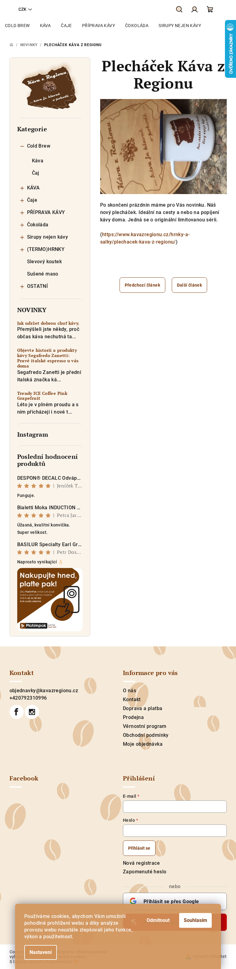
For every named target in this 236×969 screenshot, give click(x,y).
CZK (22, 9)
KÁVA (33, 188)
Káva (38, 161)
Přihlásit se (139, 848)
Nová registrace (141, 863)
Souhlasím (195, 920)
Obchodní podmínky (146, 735)
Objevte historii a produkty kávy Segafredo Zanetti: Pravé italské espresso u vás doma (48, 358)
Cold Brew (39, 146)
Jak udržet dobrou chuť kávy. (48, 323)
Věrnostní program (145, 726)
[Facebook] (17, 712)
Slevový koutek (44, 261)
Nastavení (41, 952)
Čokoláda (38, 225)
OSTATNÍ (37, 286)
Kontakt (132, 699)
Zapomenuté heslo (144, 872)
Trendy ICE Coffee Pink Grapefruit (42, 396)
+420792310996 (28, 698)
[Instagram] (32, 712)
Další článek (189, 285)
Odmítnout (158, 920)
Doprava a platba (142, 708)
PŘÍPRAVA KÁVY (46, 212)
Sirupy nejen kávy (47, 237)
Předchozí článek (142, 285)
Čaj (35, 173)
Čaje (32, 200)
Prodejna (133, 717)
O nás (129, 690)
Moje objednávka (143, 744)
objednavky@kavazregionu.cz (44, 690)
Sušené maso (42, 274)
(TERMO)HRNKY (46, 249)
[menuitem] (17, 25)
